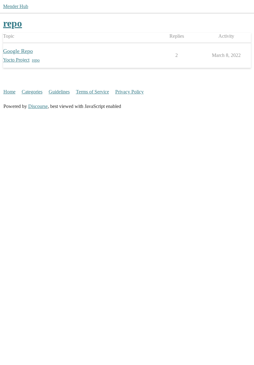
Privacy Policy (129, 91)
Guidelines (59, 91)
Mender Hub (15, 6)
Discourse (38, 106)
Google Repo (18, 51)
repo (36, 60)
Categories (32, 91)
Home (9, 91)
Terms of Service (92, 91)
